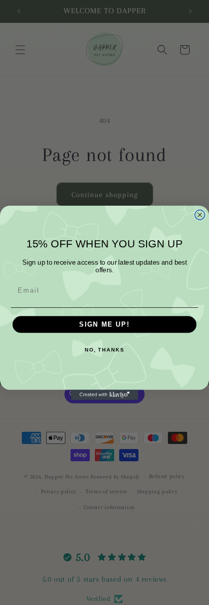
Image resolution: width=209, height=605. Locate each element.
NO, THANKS (104, 349)
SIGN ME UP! (104, 324)
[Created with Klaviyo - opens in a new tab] (104, 395)
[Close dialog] (200, 215)
